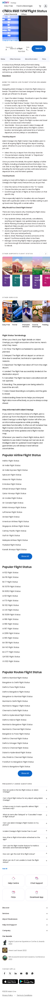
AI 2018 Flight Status (10, 633)
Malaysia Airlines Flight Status (15, 540)
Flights (7, 10)
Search (38, 48)
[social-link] (4, 973)
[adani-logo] (9, 2)
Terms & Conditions (24, 995)
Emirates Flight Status (11, 484)
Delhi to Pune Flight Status (13, 687)
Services (26, 10)
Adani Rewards (10, 14)
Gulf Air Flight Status (11, 535)
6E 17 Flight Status (10, 582)
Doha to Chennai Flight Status (15, 748)
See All (4, 869)
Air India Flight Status (11, 465)
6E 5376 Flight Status (11, 586)
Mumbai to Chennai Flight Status (16, 729)
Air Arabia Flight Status (12, 498)
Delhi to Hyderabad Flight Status (16, 715)
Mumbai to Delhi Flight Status (15, 701)
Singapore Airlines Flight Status (15, 526)
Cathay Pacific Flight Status (14, 531)
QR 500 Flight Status (11, 656)
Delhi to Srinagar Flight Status (15, 743)
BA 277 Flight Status (11, 652)
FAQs (44, 59)
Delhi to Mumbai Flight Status (15, 677)
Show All (25, 556)
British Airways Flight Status (14, 507)
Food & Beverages (25, 6)
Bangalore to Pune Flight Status (16, 734)
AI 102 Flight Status (10, 572)
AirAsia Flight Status (10, 517)
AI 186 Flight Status (10, 624)
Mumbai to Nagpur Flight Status (16, 706)
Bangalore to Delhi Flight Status (16, 682)
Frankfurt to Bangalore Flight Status (18, 762)
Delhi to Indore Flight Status (14, 720)
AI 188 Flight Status (10, 619)
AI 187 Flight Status (10, 628)
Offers (24, 14)
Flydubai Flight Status (11, 545)
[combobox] (5, 49)
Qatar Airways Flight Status (14, 493)
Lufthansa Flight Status (12, 512)
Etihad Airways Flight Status (14, 488)
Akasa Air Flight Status (12, 479)
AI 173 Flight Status (10, 600)
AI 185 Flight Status (10, 638)
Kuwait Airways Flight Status (14, 549)
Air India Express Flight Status (15, 470)
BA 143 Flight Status (10, 647)
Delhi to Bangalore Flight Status (16, 691)
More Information (31, 59)
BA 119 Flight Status (10, 577)
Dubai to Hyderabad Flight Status (16, 752)
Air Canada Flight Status (12, 502)
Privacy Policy (7, 995)
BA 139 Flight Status (10, 642)
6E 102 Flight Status (10, 605)
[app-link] (10, 981)
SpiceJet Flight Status (11, 474)
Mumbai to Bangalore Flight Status (17, 724)
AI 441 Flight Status (10, 610)
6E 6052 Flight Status (11, 591)
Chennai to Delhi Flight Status (15, 710)
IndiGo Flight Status (10, 460)
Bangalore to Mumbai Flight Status (17, 696)
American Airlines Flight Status (15, 521)
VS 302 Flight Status (10, 661)
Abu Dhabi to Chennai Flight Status (17, 757)
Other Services (15, 59)
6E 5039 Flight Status (11, 614)
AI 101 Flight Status (10, 596)
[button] (40, 6)
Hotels (16, 10)
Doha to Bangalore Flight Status (16, 766)
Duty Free (8, 6)
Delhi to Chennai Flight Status (15, 738)
